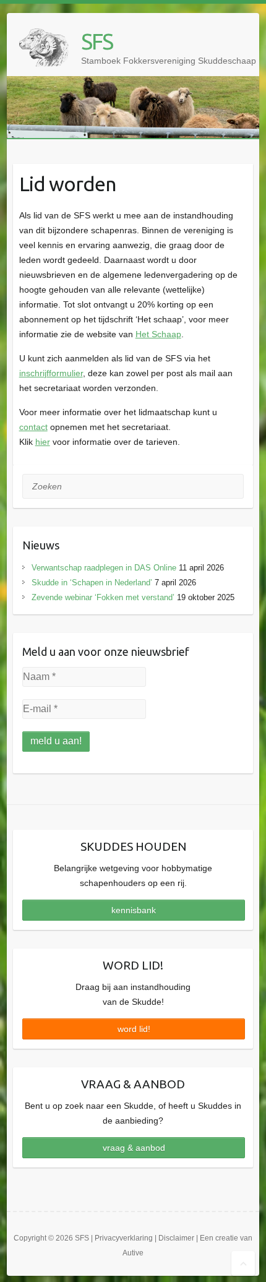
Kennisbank (133, 910)
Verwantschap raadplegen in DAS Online (104, 567)
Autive (133, 1253)
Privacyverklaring (124, 1238)
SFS (97, 41)
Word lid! (134, 1029)
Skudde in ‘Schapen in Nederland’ (92, 582)
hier (42, 442)
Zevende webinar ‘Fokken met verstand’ (103, 597)
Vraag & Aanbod (134, 1148)
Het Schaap (158, 334)
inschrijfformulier (51, 373)
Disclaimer (176, 1238)
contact (33, 427)
